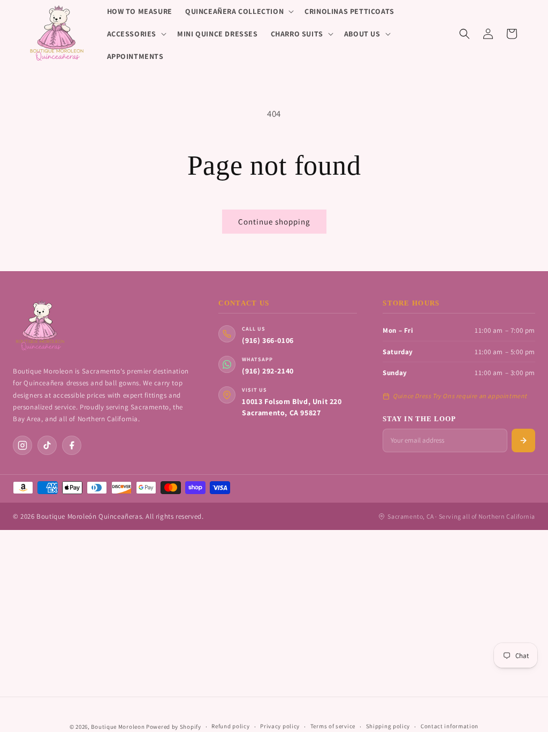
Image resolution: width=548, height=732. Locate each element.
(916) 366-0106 (267, 340)
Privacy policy (280, 726)
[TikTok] (47, 445)
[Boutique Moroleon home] (39, 326)
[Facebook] (71, 445)
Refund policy (230, 726)
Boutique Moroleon (117, 726)
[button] (238, 11)
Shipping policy (388, 726)
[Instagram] (22, 445)
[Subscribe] (523, 440)
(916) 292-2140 (267, 371)
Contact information (449, 726)
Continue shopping (274, 221)
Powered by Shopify (173, 726)
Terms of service (332, 726)
